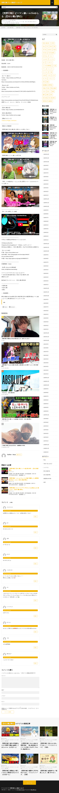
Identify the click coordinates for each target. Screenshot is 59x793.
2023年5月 (46, 269)
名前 (3, 689)
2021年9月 (46, 344)
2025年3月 (46, 187)
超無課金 (50, 101)
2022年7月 (46, 306)
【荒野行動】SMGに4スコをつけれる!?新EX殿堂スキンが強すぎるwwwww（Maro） (53, 135)
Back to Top (29, 783)
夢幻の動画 (30, 21)
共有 (44, 81)
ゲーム (44, 68)
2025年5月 (46, 180)
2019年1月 (46, 440)
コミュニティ (50, 68)
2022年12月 (46, 288)
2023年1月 (46, 284)
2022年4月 (46, 318)
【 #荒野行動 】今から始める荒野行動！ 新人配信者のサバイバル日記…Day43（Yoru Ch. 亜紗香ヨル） (29, 746)
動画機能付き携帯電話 (47, 85)
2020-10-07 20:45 (7, 510)
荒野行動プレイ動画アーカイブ (17, 788)
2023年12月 (46, 243)
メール (3, 695)
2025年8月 (46, 169)
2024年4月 (46, 228)
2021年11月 (46, 336)
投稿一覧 (18, 454)
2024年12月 (46, 199)
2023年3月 (46, 277)
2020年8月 (46, 392)
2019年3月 (46, 433)
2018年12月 (46, 444)
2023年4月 (46, 273)
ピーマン (17, 21)
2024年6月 (46, 221)
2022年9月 (46, 299)
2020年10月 (46, 385)
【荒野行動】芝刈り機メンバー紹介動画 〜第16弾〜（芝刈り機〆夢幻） (17, 419)
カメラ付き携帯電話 (47, 65)
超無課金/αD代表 (6, 447)
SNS (54, 46)
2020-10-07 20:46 (7, 526)
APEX (53, 43)
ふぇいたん (51, 59)
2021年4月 (46, 362)
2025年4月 (46, 184)
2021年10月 (46, 340)
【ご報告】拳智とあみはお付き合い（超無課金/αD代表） (14, 445)
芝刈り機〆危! (5, 394)
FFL (47, 46)
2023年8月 (46, 258)
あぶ (47, 56)
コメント (4, 675)
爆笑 (47, 94)
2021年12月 (46, 333)
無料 (44, 94)
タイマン (13, 21)
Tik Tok (44, 49)
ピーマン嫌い (22, 21)
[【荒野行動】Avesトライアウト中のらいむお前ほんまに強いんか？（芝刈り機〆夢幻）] (5, 490)
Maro (45, 459)
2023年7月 (46, 262)
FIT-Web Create (21, 789)
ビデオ (53, 75)
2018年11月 (46, 448)
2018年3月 (46, 452)
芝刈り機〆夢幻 (13, 20)
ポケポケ (7, 739)
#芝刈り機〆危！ (46, 43)
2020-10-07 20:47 (7, 557)
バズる (48, 75)
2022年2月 (46, 325)
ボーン (4, 739)
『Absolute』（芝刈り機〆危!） (8, 392)
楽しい (48, 91)
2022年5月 (46, 314)
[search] (56, 7)
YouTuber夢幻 (8, 21)
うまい (51, 56)
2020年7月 (46, 396)
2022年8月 (46, 303)
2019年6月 (46, 422)
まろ (44, 62)
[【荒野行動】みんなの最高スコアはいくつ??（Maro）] (45, 120)
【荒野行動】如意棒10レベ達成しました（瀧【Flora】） (48, 771)
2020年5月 (46, 403)
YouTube (45, 52)
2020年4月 (46, 407)
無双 (53, 91)
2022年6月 (46, 310)
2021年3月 (46, 366)
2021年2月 (46, 370)
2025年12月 (46, 154)
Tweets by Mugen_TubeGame (9, 120)
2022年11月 (46, 292)
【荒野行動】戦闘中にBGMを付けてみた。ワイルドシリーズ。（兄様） (29, 772)
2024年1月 (46, 239)
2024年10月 (46, 206)
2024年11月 (46, 202)
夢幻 (26, 21)
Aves (44, 46)
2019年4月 (46, 429)
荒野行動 (45, 101)
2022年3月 (46, 321)
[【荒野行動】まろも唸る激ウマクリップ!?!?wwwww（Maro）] (45, 112)
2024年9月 (46, 210)
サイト (3, 701)
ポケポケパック (13, 739)
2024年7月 (46, 217)
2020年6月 (46, 400)
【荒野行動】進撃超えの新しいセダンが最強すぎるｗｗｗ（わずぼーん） (10, 772)
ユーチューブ (51, 78)
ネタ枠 (44, 75)
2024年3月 (46, 232)
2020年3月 (46, 411)
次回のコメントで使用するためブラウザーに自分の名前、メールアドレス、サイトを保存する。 (20, 709)
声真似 (44, 88)
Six (4, 21)
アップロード (49, 62)
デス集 (50, 72)
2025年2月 (46, 191)
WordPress (33, 789)
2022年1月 (46, 329)
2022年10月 (46, 295)
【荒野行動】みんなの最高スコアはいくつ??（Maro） (53, 119)
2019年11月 (46, 414)
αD (43, 56)
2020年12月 (46, 377)
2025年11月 (46, 158)
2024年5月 (46, 225)
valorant (49, 49)
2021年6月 (46, 355)
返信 (35, 516)
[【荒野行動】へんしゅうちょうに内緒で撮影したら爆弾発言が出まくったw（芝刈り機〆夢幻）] (5, 480)
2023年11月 (46, 247)
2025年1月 (46, 195)
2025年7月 (46, 172)
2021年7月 (46, 351)
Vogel (54, 49)
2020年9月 (46, 388)
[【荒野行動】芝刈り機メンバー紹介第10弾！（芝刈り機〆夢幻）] (5, 471)
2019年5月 (46, 426)
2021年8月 (46, 347)
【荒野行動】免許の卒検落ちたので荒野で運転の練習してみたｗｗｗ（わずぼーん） (10, 745)
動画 (47, 81)
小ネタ (44, 91)
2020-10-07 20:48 (7, 573)
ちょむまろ (45, 59)
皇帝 (51, 94)
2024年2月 (46, 236)
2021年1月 (46, 373)
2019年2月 (46, 437)
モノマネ (45, 78)
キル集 (54, 65)
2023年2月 (46, 280)
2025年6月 (46, 176)
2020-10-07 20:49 (7, 626)
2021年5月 (46, 359)
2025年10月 (46, 161)
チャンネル (45, 72)
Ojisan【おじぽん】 (48, 463)
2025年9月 (46, 165)
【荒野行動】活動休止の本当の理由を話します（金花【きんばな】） (16, 338)
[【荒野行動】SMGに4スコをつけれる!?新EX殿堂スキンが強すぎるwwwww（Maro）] (45, 135)
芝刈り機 (45, 97)
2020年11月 (46, 381)
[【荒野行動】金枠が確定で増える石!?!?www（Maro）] (45, 144)
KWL (51, 46)
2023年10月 (46, 251)
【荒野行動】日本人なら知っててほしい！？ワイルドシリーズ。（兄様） (48, 745)
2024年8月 (46, 213)
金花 (3, 340)
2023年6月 (46, 266)
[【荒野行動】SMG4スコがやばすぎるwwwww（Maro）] (45, 127)
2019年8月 (46, 418)
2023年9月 (46, 254)
